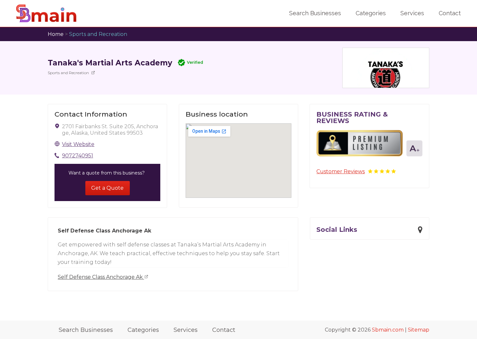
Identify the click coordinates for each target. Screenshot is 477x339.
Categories (371, 13)
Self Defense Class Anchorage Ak (101, 277)
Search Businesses (315, 13)
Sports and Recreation (98, 34)
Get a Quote (107, 188)
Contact (450, 13)
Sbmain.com (388, 330)
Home (56, 34)
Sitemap (418, 330)
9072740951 (77, 156)
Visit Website (78, 144)
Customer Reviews (340, 171)
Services (412, 13)
